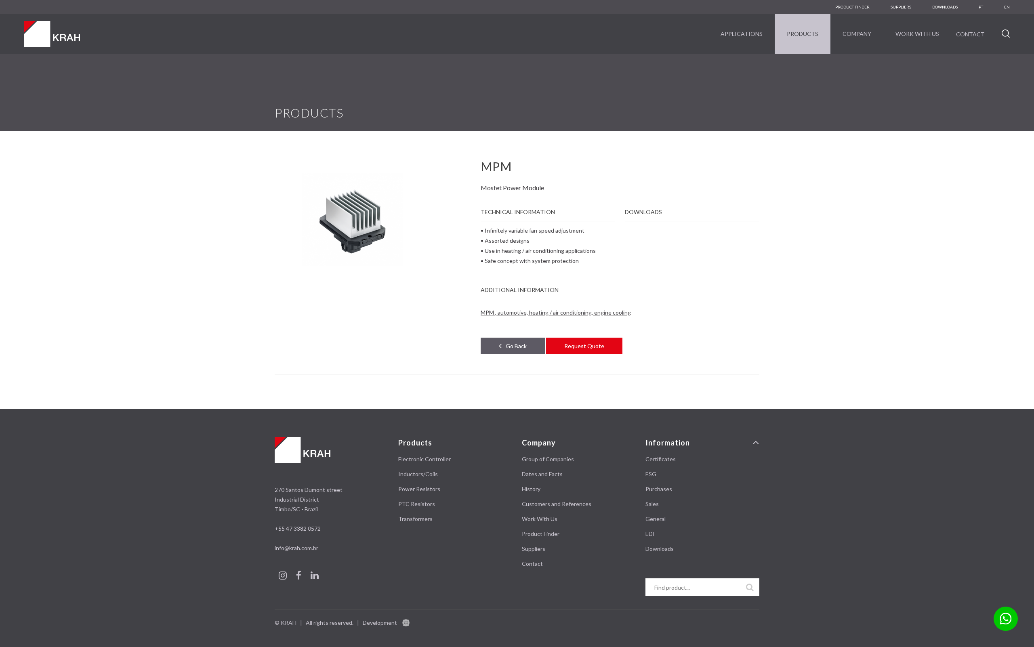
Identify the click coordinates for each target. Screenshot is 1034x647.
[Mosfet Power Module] (352, 221)
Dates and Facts (542, 474)
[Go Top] (755, 443)
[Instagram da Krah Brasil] (283, 576)
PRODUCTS (802, 33)
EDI (650, 533)
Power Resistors (419, 488)
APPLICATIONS (742, 33)
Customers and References (556, 503)
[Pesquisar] (750, 587)
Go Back (516, 345)
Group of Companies (548, 459)
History (531, 488)
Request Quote (584, 345)
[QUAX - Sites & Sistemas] (406, 622)
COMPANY (857, 33)
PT (981, 6)
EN (1007, 6)
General (655, 518)
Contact (970, 34)
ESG (650, 474)
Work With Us (917, 33)
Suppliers (901, 6)
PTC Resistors (416, 503)
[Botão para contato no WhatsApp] (1006, 619)
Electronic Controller (424, 459)
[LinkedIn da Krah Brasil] (315, 576)
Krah (52, 34)
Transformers (415, 518)
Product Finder (852, 6)
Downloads (659, 548)
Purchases (658, 488)
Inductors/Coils (418, 474)
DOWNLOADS (945, 6)
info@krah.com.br (296, 547)
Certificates (660, 459)
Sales (652, 503)
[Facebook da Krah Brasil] (299, 576)
